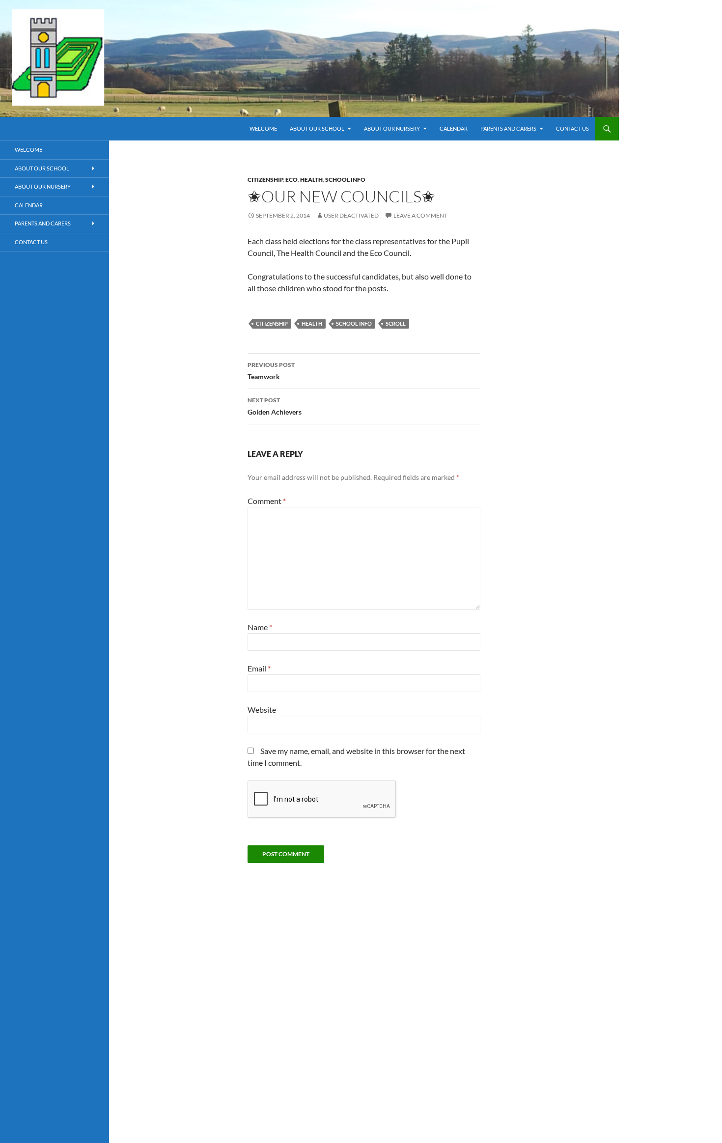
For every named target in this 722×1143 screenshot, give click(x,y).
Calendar (454, 128)
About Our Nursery (392, 128)
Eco (291, 179)
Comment (267, 500)
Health (311, 179)
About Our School (317, 128)
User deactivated (351, 215)
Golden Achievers (275, 406)
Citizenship (265, 179)
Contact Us (572, 128)
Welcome (263, 128)
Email (259, 668)
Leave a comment (420, 215)
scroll (396, 323)
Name (260, 627)
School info (345, 179)
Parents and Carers (508, 128)
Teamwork (271, 371)
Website (262, 709)
